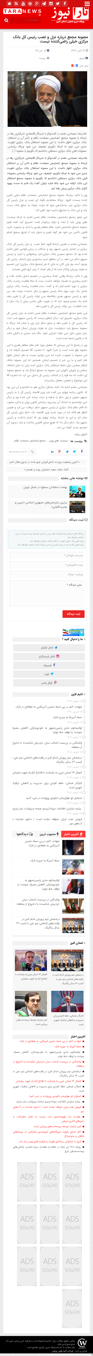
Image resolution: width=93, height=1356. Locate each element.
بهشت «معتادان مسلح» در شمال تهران (45, 487)
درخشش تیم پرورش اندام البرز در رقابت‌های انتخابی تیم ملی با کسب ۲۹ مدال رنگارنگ (37, 923)
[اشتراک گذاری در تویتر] (74, 452)
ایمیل (82, 58)
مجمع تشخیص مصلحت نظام (30, 441)
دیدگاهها (23, 834)
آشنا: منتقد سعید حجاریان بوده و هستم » (46, 469)
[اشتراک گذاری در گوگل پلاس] (59, 452)
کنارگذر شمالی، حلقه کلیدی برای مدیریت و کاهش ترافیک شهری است (68, 1020)
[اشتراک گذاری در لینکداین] (52, 452)
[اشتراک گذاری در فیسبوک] (82, 452)
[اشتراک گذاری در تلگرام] (67, 452)
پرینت (43, 58)
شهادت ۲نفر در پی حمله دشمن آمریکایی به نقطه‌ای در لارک (42, 843)
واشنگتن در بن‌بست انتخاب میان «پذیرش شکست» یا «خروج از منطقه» (38, 901)
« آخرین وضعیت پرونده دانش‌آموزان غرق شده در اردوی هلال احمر (45, 462)
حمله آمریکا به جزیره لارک (44, 860)
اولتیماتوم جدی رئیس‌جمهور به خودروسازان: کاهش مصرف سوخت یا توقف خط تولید (38, 884)
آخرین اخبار (72, 834)
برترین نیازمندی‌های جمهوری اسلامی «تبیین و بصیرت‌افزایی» (41, 504)
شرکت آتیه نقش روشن (62, 1351)
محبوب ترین (48, 834)
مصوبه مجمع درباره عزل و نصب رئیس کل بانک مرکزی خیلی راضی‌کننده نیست (50, 39)
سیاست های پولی (58, 441)
